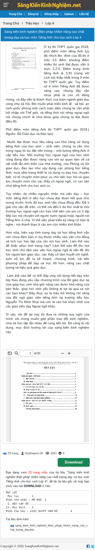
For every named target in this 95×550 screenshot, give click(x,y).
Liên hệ (84, 14)
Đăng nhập (52, 14)
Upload (69, 14)
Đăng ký (33, 14)
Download (74, 462)
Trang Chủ (15, 14)
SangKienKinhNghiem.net (42, 546)
